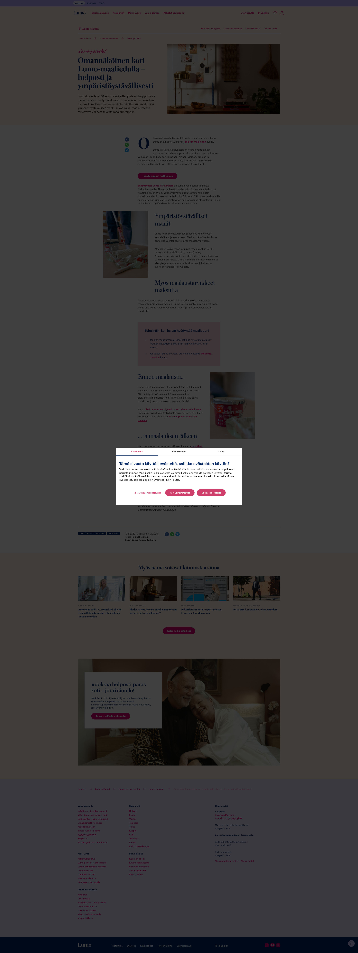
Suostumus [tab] (136, 451)
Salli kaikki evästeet (211, 492)
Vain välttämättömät (180, 492)
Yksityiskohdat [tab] (179, 451)
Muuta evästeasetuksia (150, 492)
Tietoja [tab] (221, 451)
